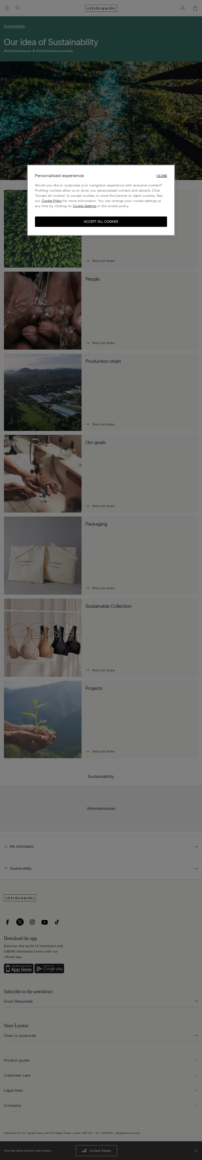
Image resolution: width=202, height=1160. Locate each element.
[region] (101, 200)
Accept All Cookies (101, 221)
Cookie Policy (52, 201)
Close (162, 176)
